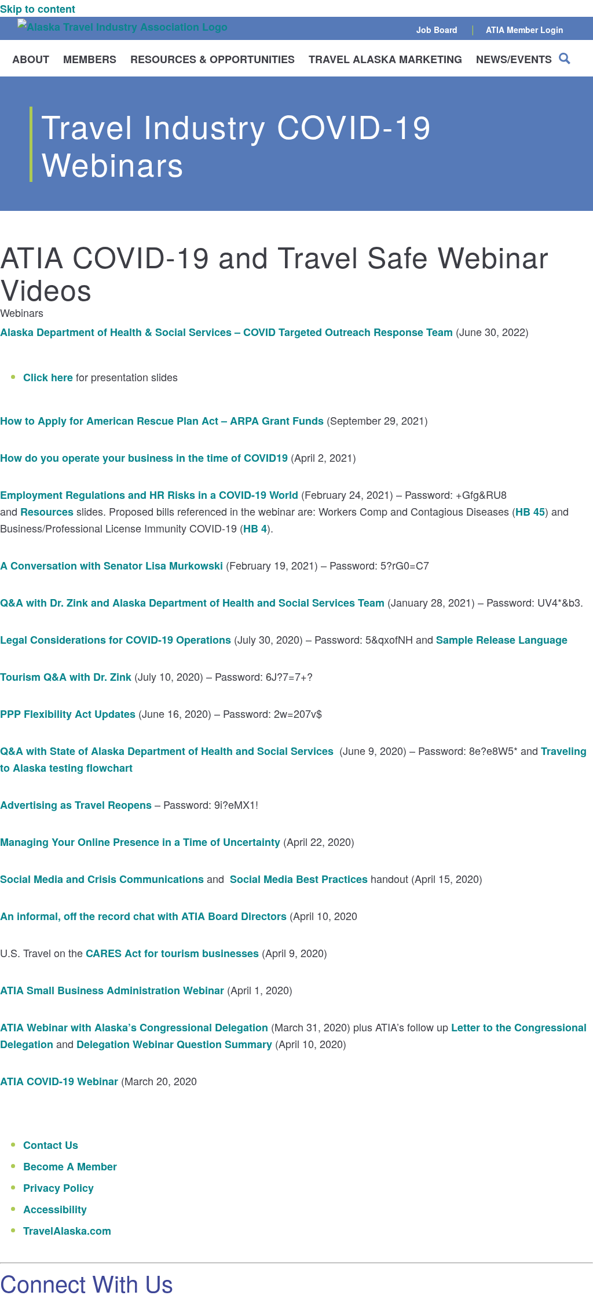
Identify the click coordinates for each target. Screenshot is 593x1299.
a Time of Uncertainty (225, 841)
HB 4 (255, 528)
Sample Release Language (502, 639)
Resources (47, 511)
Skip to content (37, 8)
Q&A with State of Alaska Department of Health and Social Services (167, 750)
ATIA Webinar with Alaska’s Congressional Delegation (134, 1027)
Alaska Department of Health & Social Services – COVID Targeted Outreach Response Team (226, 332)
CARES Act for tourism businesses (172, 953)
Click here (48, 377)
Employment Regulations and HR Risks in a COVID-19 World (149, 494)
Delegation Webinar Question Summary (174, 1044)
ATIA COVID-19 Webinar (59, 1081)
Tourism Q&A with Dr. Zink (65, 676)
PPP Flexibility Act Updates (68, 713)
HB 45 (530, 511)
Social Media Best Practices (299, 878)
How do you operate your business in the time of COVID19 (144, 457)
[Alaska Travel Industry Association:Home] (122, 27)
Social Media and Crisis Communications (102, 878)
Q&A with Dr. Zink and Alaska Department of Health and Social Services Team (192, 602)
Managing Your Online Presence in (85, 841)
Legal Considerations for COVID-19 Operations (115, 639)
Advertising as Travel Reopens (76, 804)
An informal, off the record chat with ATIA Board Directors (143, 916)
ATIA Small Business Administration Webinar (112, 990)
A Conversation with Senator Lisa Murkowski (111, 565)
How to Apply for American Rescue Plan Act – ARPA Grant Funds (162, 420)
